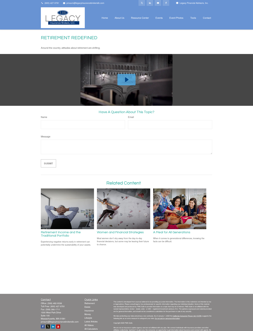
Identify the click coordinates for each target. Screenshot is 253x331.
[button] (104, 18)
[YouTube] (158, 3)
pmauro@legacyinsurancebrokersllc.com (85, 2)
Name (44, 117)
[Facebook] (166, 3)
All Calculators (91, 328)
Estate (87, 306)
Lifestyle (88, 317)
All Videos (89, 325)
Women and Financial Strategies (120, 232)
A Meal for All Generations (171, 232)
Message (45, 136)
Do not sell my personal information (167, 318)
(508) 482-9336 (54, 303)
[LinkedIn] (150, 3)
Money (87, 314)
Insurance (89, 310)
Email (131, 117)
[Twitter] (142, 3)
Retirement (89, 303)
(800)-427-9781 (52, 2)
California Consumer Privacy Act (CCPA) (187, 316)
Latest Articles (91, 321)
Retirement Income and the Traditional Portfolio (61, 234)
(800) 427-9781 (57, 306)
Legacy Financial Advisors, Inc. (194, 2)
